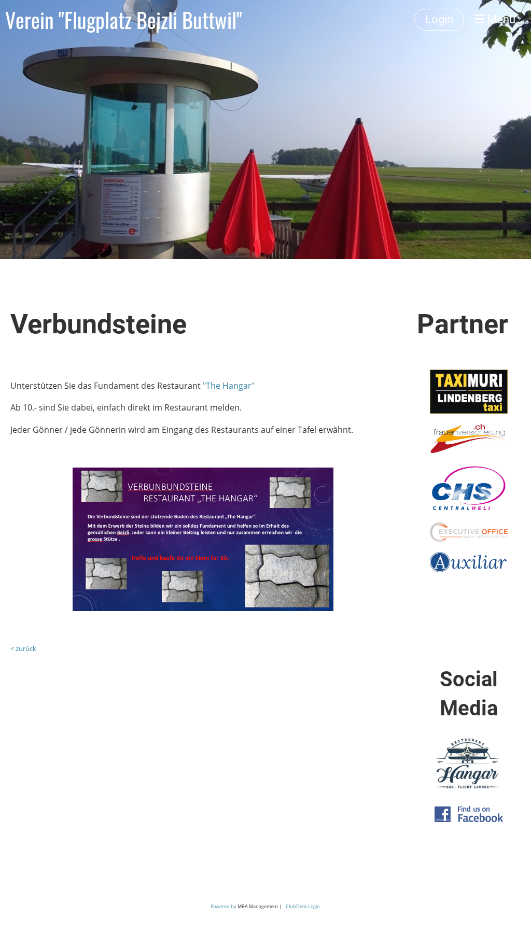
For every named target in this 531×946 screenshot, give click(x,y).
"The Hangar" (229, 385)
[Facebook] (469, 819)
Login (439, 19)
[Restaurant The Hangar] (468, 789)
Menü (499, 19)
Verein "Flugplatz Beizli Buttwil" (123, 19)
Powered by (224, 906)
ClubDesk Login (303, 906)
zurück (26, 648)
